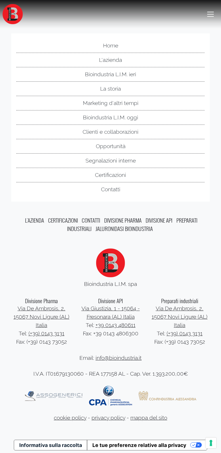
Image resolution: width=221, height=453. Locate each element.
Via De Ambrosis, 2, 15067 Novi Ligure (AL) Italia (41, 316)
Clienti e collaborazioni (110, 132)
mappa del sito (148, 417)
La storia (110, 88)
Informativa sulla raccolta (50, 445)
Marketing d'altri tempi (110, 103)
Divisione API (159, 220)
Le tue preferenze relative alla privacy (139, 445)
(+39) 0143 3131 (46, 333)
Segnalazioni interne (110, 160)
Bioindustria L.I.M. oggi (110, 117)
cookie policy (70, 417)
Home (110, 45)
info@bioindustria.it (119, 358)
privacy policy (108, 417)
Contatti (110, 189)
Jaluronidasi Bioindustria (124, 229)
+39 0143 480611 (116, 325)
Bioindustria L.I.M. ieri (110, 74)
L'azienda (110, 60)
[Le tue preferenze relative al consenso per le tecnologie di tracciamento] (210, 442)
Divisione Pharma (123, 220)
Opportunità (110, 146)
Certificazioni (110, 175)
